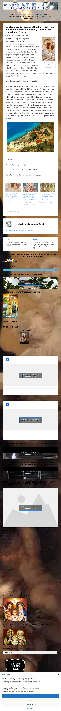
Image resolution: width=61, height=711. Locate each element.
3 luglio (10, 213)
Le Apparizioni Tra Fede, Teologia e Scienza (19, 588)
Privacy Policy (33, 708)
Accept (30, 696)
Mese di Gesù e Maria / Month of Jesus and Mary (24, 16)
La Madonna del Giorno (21, 213)
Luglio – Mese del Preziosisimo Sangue (16, 565)
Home (12, 14)
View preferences (30, 704)
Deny (30, 700)
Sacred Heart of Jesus (11, 561)
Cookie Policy (27, 708)
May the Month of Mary (12, 551)
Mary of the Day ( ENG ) (43, 14)
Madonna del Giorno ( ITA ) (25, 14)
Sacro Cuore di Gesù (11, 558)
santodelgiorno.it (36, 348)
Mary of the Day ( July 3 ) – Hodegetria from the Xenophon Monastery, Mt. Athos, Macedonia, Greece (12, 195)
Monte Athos (46, 213)
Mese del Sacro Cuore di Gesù (14, 554)
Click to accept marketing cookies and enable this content (31, 282)
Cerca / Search (47, 16)
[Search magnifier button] (56, 270)
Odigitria (51, 213)
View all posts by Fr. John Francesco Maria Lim (19, 230)
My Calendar (8, 581)
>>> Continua (37, 346)
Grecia (14, 213)
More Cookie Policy (12, 578)
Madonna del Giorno (14, 211)
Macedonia (29, 213)
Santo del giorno (26, 330)
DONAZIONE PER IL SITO (31, 18)
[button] (58, 674)
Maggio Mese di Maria (11, 547)
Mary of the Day (10, 353)
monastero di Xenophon (37, 213)
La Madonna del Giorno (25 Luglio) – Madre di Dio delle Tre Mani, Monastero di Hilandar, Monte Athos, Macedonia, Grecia (47, 196)
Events (9, 584)
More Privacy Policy (13, 574)
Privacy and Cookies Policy (13, 571)
